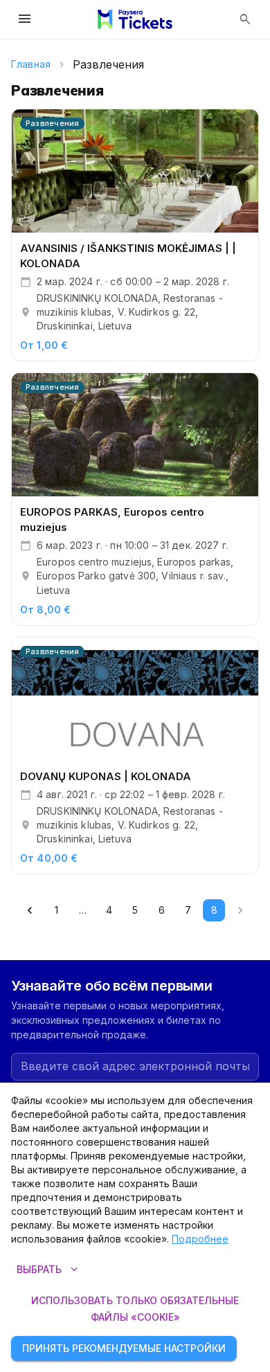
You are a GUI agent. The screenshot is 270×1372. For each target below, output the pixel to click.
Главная (31, 64)
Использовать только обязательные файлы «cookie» (135, 1309)
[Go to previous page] (30, 910)
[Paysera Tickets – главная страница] (135, 19)
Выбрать (49, 1269)
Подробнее (200, 1239)
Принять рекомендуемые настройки (124, 1348)
